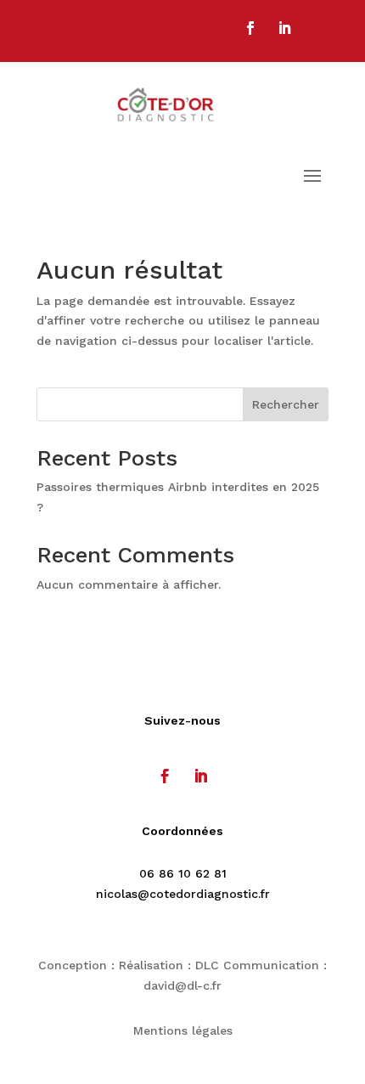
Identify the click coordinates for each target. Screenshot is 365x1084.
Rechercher (285, 404)
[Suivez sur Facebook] (250, 28)
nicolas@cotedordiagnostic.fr (183, 894)
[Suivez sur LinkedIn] (284, 28)
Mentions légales (183, 1030)
